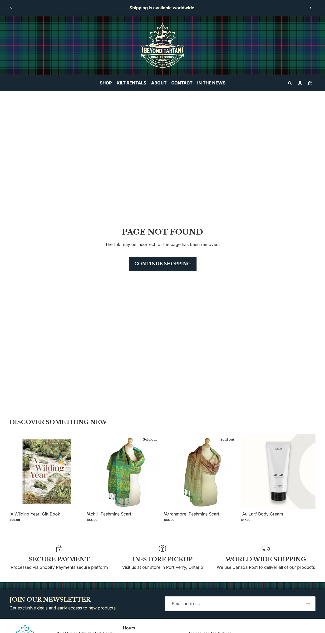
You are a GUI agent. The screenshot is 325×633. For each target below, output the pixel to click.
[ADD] (76, 501)
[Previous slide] (11, 8)
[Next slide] (310, 8)
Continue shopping (162, 263)
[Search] (290, 83)
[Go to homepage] (162, 45)
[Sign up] (308, 604)
